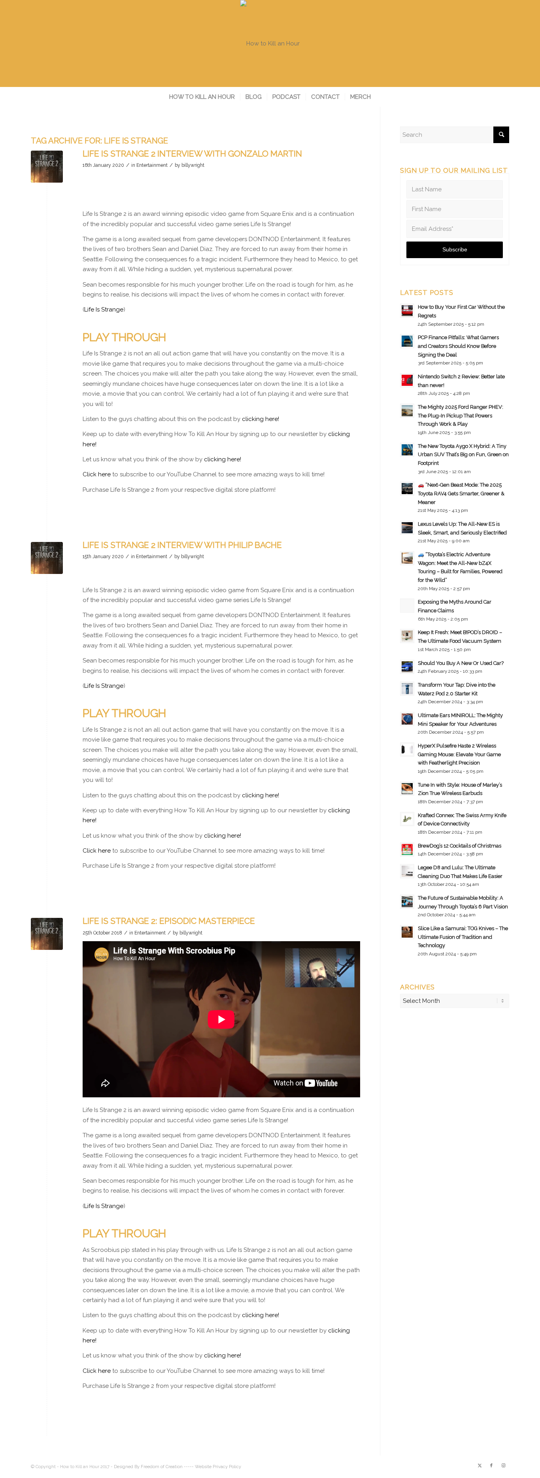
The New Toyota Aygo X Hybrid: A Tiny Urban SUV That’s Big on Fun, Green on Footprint (463, 454)
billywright (192, 165)
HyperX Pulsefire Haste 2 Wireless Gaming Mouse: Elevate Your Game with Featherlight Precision (459, 754)
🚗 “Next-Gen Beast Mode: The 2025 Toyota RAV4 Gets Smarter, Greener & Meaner (461, 493)
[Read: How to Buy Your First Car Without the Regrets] (407, 311)
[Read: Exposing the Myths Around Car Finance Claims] (407, 605)
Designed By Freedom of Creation (148, 1466)
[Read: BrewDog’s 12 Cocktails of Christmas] (407, 849)
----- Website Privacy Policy (212, 1466)
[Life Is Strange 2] (47, 167)
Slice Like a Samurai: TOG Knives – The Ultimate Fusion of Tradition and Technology (463, 936)
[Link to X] (479, 1466)
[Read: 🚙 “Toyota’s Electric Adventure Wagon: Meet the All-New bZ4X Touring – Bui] (407, 558)
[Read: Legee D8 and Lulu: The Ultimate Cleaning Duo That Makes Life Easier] (407, 871)
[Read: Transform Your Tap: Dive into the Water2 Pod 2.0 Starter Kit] (407, 688)
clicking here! (260, 419)
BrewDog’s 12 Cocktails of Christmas (459, 846)
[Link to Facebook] (491, 1466)
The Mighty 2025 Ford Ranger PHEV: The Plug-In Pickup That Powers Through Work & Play (460, 415)
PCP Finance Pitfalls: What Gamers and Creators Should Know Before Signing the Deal (458, 345)
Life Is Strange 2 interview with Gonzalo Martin (192, 154)
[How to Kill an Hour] (270, 43)
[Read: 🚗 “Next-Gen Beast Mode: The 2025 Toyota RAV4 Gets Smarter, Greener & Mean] (407, 488)
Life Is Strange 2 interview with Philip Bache (182, 545)
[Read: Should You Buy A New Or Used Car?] (407, 667)
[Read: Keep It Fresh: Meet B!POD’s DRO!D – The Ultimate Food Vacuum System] (407, 636)
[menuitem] (202, 97)
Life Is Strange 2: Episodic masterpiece (169, 921)
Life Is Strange (103, 309)
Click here (97, 474)
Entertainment (152, 165)
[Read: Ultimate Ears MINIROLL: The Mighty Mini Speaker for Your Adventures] (407, 719)
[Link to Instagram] (503, 1466)
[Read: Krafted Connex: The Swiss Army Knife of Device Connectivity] (407, 819)
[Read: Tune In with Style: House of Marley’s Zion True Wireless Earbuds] (407, 788)
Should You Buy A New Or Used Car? (461, 663)
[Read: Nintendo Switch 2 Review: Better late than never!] (407, 380)
